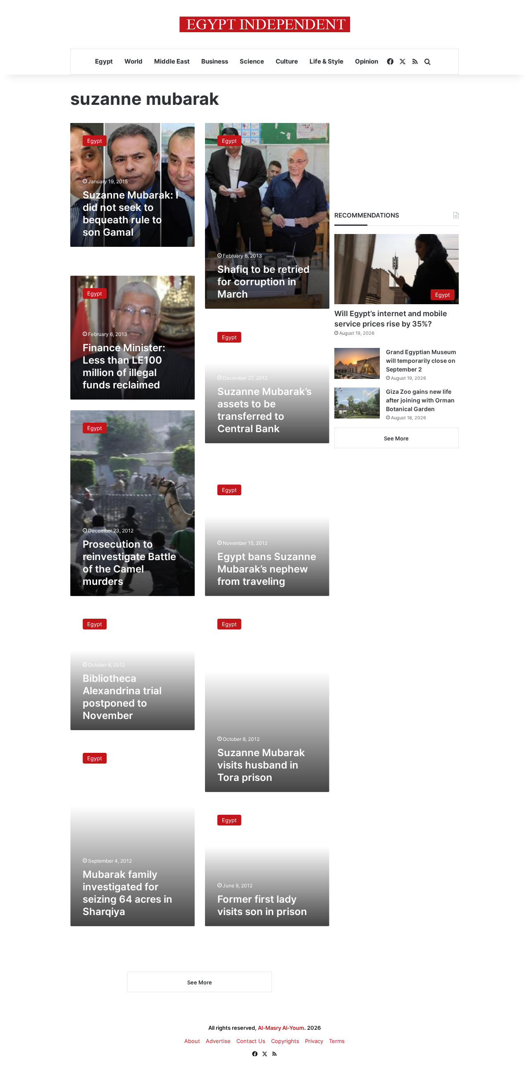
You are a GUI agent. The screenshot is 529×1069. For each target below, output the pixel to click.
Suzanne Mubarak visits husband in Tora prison (261, 765)
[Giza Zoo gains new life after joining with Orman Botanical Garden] (357, 403)
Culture (287, 61)
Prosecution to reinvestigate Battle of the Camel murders (129, 562)
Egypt (104, 61)
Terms (337, 1041)
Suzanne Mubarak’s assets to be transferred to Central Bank (264, 409)
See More (396, 438)
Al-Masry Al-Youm (281, 1027)
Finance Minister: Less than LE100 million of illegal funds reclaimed (124, 366)
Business (214, 61)
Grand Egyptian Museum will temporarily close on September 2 (421, 360)
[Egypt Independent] (264, 24)
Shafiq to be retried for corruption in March (263, 281)
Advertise (218, 1041)
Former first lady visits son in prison (262, 905)
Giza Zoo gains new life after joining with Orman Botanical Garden (420, 400)
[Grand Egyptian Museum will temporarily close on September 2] (357, 363)
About (192, 1041)
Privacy (314, 1041)
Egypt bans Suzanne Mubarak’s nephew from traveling (266, 569)
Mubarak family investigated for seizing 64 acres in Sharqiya (127, 893)
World (133, 61)
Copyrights (285, 1041)
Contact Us (250, 1041)
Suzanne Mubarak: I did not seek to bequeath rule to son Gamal (131, 213)
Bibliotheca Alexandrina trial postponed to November (122, 696)
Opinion (366, 61)
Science (252, 61)
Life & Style (326, 61)
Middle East (172, 61)
